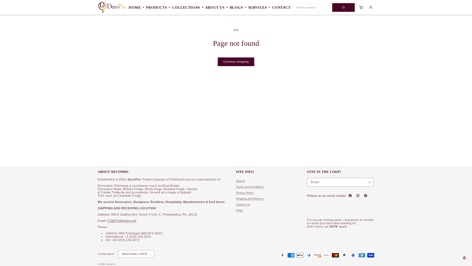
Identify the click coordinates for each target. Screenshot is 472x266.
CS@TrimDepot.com (121, 220)
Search (240, 180)
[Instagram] (358, 196)
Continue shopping (236, 61)
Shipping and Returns (249, 198)
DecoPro (110, 264)
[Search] (343, 7)
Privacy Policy (245, 192)
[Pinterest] (365, 196)
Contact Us (243, 204)
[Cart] (361, 7)
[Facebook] (350, 196)
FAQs (239, 210)
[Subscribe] (369, 182)
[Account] (370, 7)
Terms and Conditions (250, 186)
